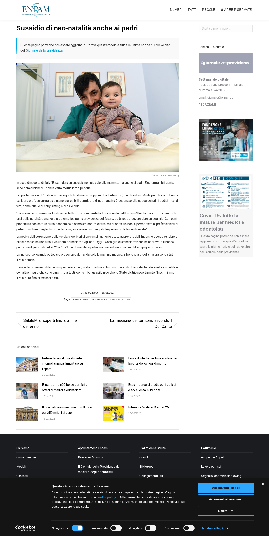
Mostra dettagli (212, 528)
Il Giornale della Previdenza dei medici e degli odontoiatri (99, 469)
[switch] (116, 528)
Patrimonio (208, 448)
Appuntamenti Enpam (93, 448)
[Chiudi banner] (263, 484)
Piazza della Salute (152, 448)
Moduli (21, 466)
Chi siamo (22, 448)
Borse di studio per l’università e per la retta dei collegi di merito (152, 360)
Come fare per (26, 457)
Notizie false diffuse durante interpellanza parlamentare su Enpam (62, 363)
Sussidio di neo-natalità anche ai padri (111, 299)
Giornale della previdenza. (44, 50)
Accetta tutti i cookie (226, 487)
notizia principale (81, 299)
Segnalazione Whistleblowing (221, 476)
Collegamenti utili (151, 476)
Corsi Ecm (146, 457)
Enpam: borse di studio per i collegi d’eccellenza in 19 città (152, 387)
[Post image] (27, 364)
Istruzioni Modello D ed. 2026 (148, 407)
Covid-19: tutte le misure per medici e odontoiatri (222, 222)
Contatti (22, 476)
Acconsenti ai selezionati (226, 499)
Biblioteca (146, 466)
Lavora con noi (211, 466)
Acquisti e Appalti (213, 457)
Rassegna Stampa (90, 457)
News (95, 292)
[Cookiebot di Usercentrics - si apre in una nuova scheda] (25, 528)
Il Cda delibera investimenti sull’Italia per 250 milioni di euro (67, 410)
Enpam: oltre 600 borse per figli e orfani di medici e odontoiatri (65, 387)
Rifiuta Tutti (226, 511)
